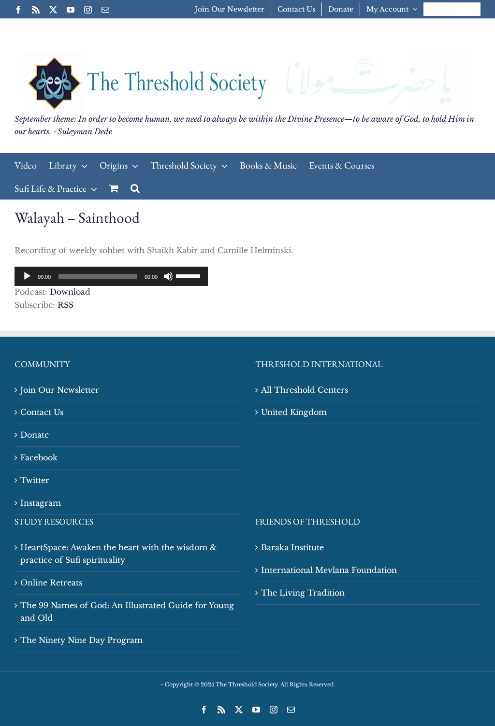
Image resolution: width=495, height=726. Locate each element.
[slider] (189, 275)
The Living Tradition (303, 593)
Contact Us (41, 412)
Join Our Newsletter (59, 390)
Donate (34, 435)
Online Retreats (51, 582)
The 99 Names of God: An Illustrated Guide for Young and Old (127, 611)
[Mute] (168, 276)
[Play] (27, 276)
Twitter (34, 480)
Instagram (40, 503)
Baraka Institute (292, 547)
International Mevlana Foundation (329, 570)
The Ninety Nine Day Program (81, 640)
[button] (135, 187)
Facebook (39, 457)
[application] (111, 276)
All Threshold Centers (304, 390)
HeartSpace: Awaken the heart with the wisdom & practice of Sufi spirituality (118, 553)
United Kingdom (294, 412)
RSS (65, 305)
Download (70, 292)
